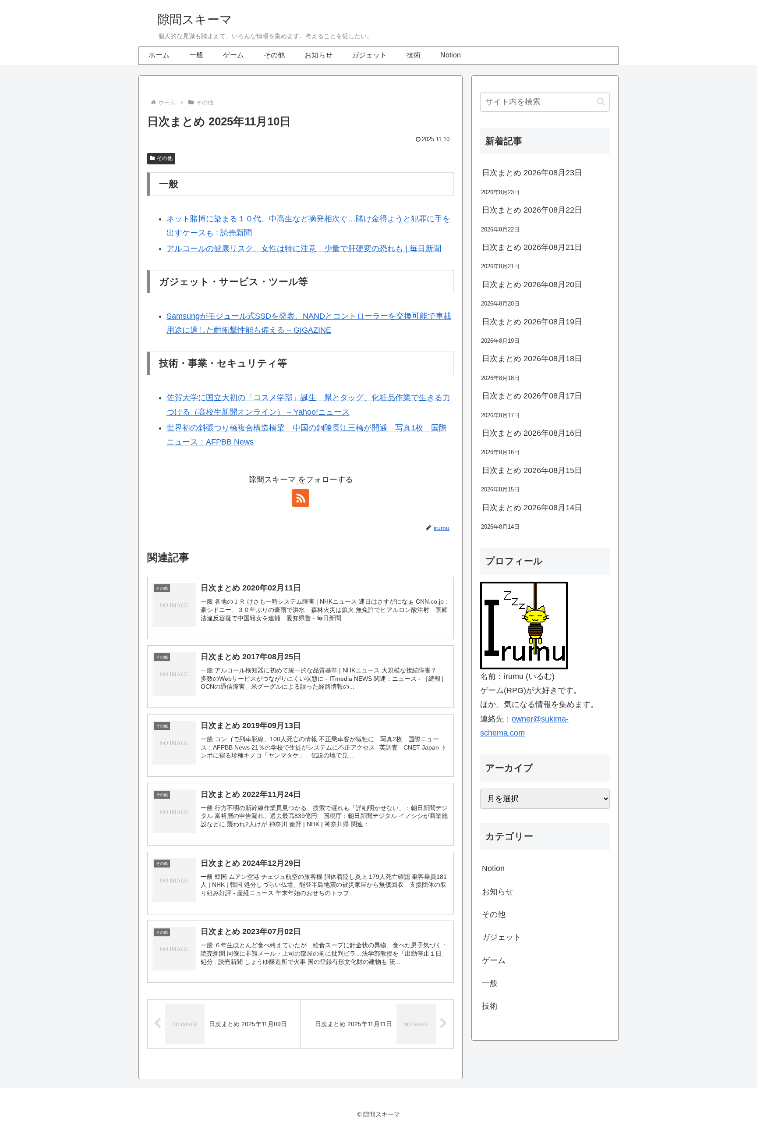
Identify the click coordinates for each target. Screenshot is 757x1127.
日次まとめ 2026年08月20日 (532, 284)
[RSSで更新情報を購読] (300, 498)
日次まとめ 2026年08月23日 (532, 172)
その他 (165, 158)
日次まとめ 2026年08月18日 (532, 358)
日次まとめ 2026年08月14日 (532, 507)
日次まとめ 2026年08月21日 (532, 247)
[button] (600, 101)
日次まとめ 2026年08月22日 (532, 210)
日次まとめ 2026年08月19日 (532, 321)
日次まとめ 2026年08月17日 (532, 395)
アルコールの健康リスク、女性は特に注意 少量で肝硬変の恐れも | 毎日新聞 (303, 248)
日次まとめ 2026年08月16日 (532, 433)
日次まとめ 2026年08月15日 (532, 470)
